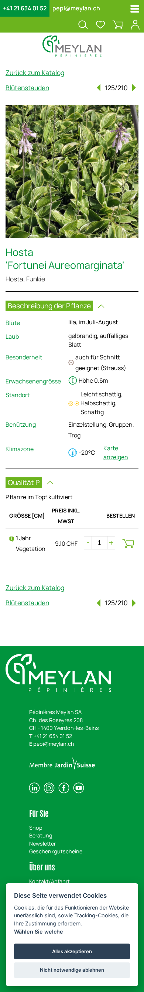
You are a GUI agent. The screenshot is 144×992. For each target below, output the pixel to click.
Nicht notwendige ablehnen (72, 970)
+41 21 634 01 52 (25, 8)
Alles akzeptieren (72, 951)
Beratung (40, 835)
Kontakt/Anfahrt (49, 881)
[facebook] (64, 788)
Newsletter (42, 843)
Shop (35, 827)
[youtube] (79, 788)
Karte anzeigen (115, 452)
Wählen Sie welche (38, 931)
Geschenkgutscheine (55, 851)
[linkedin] (34, 788)
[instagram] (49, 788)
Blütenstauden (27, 87)
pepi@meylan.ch (76, 8)
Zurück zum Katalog (35, 72)
